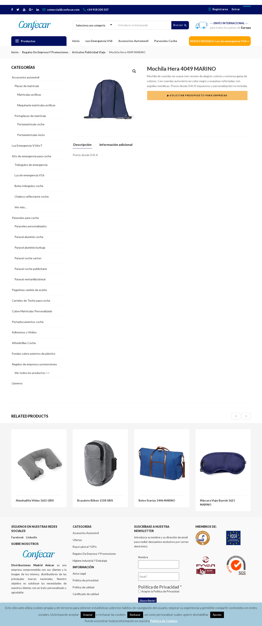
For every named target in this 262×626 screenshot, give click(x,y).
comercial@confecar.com (63, 9)
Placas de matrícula (27, 86)
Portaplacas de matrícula (30, 116)
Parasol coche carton (28, 258)
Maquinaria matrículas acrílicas (36, 105)
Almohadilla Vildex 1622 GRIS (35, 500)
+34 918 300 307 (97, 9)
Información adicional (115, 144)
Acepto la (160, 591)
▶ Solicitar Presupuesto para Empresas (197, 95)
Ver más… (21, 207)
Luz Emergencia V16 (99, 41)
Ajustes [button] (217, 614)
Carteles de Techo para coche (31, 300)
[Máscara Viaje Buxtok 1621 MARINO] (223, 436)
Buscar (178, 25)
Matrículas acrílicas (29, 94)
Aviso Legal (79, 573)
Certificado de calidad (86, 594)
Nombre (143, 557)
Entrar (236, 9)
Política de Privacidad (166, 591)
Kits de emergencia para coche (31, 156)
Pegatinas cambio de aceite (29, 290)
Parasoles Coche (165, 41)
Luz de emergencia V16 (29, 175)
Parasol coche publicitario (31, 269)
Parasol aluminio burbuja (30, 247)
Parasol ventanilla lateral (30, 279)
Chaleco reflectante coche (32, 196)
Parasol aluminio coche (29, 237)
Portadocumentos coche (28, 322)
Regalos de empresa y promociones (45, 52)
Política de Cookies (163, 621)
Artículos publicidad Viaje (88, 52)
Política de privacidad (85, 580)
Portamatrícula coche (30, 124)
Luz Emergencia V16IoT (27, 145)
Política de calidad (83, 587)
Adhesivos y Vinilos (24, 332)
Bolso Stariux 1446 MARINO (157, 500)
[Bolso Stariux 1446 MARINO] (162, 436)
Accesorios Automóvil (86, 533)
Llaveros (17, 383)
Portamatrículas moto (31, 135)
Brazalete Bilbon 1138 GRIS (95, 500)
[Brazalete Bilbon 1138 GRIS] (100, 436)
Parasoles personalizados (31, 226)
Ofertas (77, 540)
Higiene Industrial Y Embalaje (90, 560)
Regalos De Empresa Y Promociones (94, 553)
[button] (134, 71)
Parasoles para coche (25, 218)
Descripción (82, 144)
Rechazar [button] (135, 614)
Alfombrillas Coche (24, 343)
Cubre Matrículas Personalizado (32, 311)
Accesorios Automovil (133, 41)
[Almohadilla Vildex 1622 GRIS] (39, 436)
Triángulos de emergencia (31, 164)
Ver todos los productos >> (32, 373)
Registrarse (220, 9)
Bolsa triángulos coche (29, 186)
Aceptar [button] (88, 614)
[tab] (84, 145)
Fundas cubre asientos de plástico (33, 353)
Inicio (76, 41)
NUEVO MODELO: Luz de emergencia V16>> (220, 41)
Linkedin (31, 537)
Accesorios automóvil (25, 77)
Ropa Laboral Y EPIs (85, 546)
